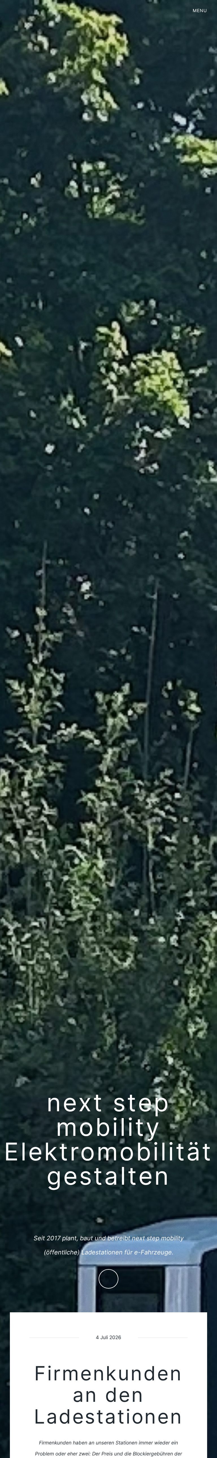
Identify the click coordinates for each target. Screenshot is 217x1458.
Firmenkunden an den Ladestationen (108, 1394)
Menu (200, 10)
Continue (108, 1279)
